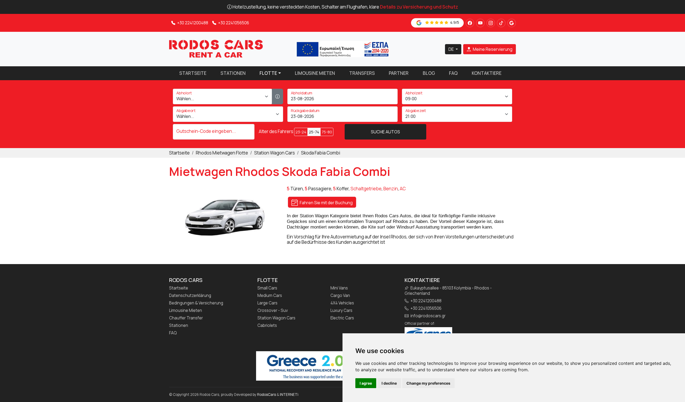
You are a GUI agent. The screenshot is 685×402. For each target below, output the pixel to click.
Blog (429, 73)
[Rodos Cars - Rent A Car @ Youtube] (480, 23)
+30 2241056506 (233, 23)
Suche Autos (385, 132)
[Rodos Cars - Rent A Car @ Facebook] (470, 23)
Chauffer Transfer (186, 318)
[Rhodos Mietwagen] (216, 48)
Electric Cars (342, 318)
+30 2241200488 (192, 23)
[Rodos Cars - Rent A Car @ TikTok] (501, 23)
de (451, 49)
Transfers (362, 73)
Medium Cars (269, 295)
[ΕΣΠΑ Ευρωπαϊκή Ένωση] (342, 48)
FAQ (453, 73)
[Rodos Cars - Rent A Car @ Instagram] (490, 23)
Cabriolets (267, 325)
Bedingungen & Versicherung (196, 303)
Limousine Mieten (315, 73)
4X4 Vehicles (342, 303)
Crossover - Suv (272, 310)
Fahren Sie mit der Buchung (326, 203)
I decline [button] (389, 383)
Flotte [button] (268, 73)
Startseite (192, 73)
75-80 (327, 131)
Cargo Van (340, 295)
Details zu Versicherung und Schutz (419, 7)
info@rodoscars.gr (428, 316)
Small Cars (267, 288)
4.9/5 (454, 22)
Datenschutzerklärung (190, 295)
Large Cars (267, 303)
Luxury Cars (341, 310)
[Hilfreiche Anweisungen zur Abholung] (277, 96)
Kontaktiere (486, 73)
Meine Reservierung (492, 49)
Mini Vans (339, 288)
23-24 (300, 131)
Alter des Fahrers (276, 131)
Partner (399, 73)
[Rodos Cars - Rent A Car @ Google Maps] (511, 23)
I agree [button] (366, 383)
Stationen (233, 73)
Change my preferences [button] (428, 383)
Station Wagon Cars (276, 318)
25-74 (314, 131)
